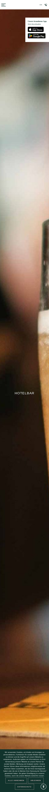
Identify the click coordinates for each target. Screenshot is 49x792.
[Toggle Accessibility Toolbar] (43, 787)
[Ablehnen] (46, 770)
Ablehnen (36, 780)
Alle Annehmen (16, 780)
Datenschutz (24, 787)
